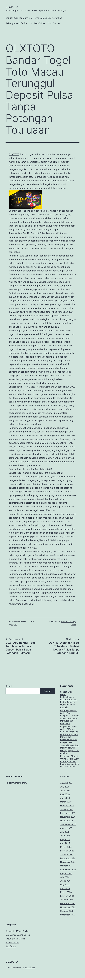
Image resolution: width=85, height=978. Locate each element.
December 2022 (67, 915)
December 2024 (67, 858)
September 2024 (68, 869)
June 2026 (65, 790)
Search (9, 686)
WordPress (30, 967)
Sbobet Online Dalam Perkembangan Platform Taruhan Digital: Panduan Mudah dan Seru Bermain (68, 699)
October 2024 (66, 866)
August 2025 (66, 828)
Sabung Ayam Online (16, 23)
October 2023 (66, 911)
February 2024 (67, 896)
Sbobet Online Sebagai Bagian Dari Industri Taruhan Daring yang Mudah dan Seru (69, 748)
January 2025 (66, 854)
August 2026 (66, 783)
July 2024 (65, 877)
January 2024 (66, 899)
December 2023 (67, 903)
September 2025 (68, 824)
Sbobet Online (37, 23)
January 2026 (66, 809)
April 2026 (65, 798)
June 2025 (65, 836)
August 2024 (66, 873)
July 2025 (64, 832)
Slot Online (54, 23)
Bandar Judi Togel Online (19, 18)
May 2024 (65, 884)
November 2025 (67, 817)
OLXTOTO (12, 6)
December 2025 (67, 813)
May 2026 (65, 794)
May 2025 (65, 839)
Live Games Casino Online (48, 18)
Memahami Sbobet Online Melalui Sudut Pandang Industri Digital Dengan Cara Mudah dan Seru (69, 761)
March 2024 (66, 892)
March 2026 (66, 802)
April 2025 (65, 843)
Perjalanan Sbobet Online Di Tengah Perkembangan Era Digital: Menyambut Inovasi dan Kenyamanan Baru (69, 733)
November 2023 (67, 907)
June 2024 (65, 881)
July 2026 (64, 787)
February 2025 (67, 851)
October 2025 (66, 820)
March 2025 (66, 847)
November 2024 (68, 862)
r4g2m (14, 624)
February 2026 (67, 805)
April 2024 (65, 888)
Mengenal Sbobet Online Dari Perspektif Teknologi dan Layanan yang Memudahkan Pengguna (69, 716)
